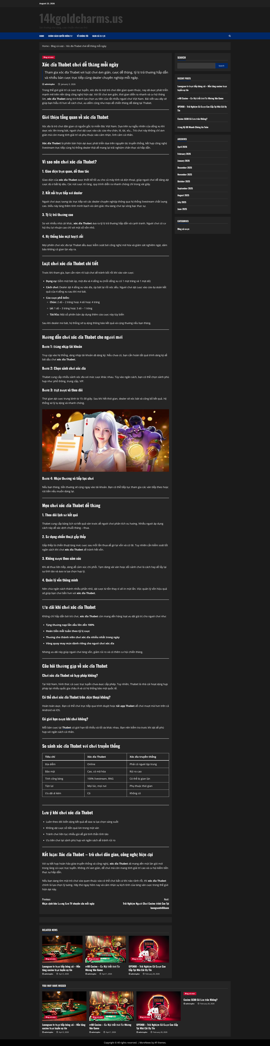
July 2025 (181, 202)
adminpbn (50, 84)
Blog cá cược (98, 35)
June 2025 (182, 209)
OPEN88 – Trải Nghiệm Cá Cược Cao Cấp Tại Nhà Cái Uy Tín (147, 968)
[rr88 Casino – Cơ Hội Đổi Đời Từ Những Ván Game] (105, 949)
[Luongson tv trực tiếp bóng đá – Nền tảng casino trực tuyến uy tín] (62, 949)
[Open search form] (230, 36)
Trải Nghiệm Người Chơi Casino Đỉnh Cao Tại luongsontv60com (146, 903)
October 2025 (183, 181)
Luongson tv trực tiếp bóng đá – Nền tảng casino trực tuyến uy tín (61, 968)
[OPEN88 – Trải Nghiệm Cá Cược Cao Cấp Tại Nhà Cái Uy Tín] (149, 949)
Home (41, 35)
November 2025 (184, 174)
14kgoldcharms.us (81, 17)
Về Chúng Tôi (82, 35)
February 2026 (184, 153)
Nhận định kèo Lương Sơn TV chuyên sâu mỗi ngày (68, 901)
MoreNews (145, 1042)
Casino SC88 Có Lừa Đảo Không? (192, 118)
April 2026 (182, 146)
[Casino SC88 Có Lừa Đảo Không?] (206, 993)
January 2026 (183, 160)
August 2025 (183, 195)
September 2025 (185, 188)
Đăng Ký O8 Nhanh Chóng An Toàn (192, 127)
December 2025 (184, 167)
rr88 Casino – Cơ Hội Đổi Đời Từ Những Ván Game (102, 968)
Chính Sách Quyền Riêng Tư (60, 35)
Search (181, 57)
